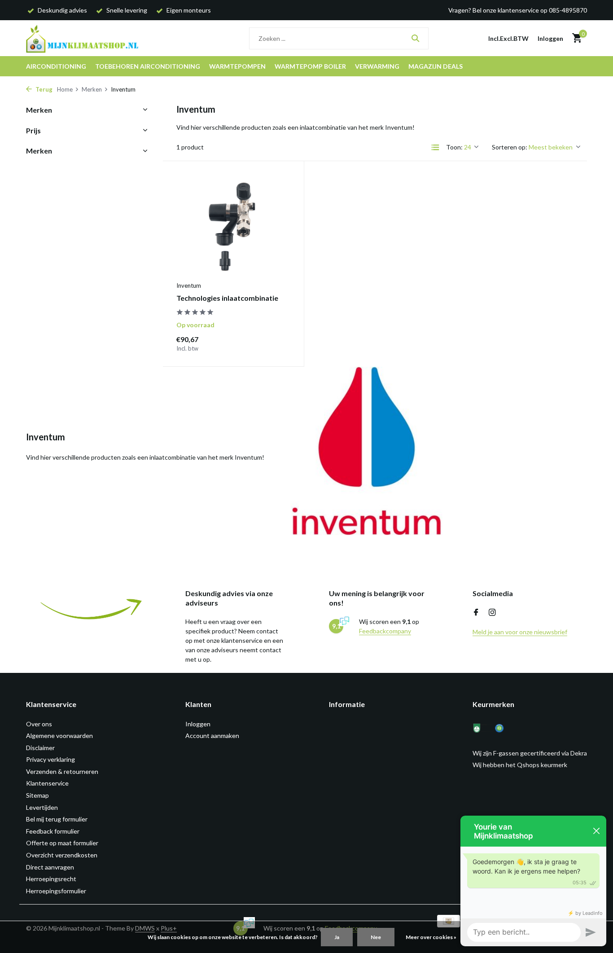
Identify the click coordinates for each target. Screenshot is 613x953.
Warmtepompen (237, 66)
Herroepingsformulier (56, 891)
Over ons (39, 724)
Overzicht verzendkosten (61, 855)
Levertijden (42, 807)
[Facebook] (476, 612)
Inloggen (197, 724)
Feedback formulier (52, 831)
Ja (336, 937)
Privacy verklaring (50, 759)
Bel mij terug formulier (57, 819)
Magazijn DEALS (435, 66)
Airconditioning (56, 66)
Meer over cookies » (431, 937)
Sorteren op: (509, 147)
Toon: (454, 147)
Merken (92, 89)
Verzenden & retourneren (62, 771)
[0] (575, 38)
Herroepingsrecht (51, 879)
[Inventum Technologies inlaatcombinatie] (233, 226)
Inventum (188, 285)
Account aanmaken (212, 735)
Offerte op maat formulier (62, 843)
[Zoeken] (415, 38)
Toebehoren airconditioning (147, 66)
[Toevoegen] (274, 343)
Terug (43, 89)
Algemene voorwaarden (59, 735)
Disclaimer (40, 747)
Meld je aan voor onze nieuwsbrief (520, 632)
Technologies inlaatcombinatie (227, 298)
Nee (376, 937)
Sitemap (37, 795)
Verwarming (377, 66)
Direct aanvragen (50, 867)
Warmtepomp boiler (310, 66)
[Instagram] (492, 612)
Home (65, 89)
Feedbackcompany (385, 631)
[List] (435, 147)
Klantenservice (47, 783)
